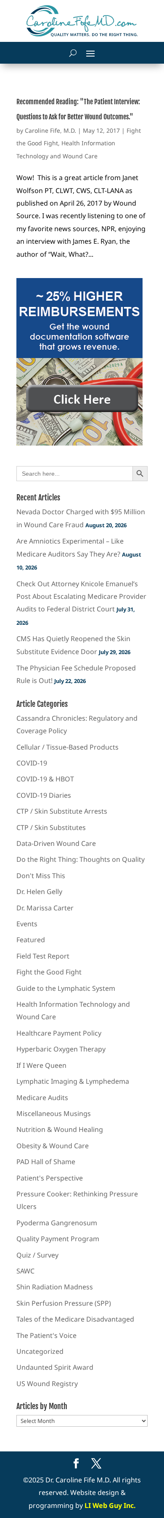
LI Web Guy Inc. (110, 1505)
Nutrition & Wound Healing (59, 1129)
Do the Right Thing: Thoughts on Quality (80, 859)
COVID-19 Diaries (43, 795)
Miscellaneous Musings (53, 1113)
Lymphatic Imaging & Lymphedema (72, 1081)
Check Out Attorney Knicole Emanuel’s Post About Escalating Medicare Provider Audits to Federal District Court (81, 596)
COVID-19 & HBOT (45, 778)
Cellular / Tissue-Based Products (67, 747)
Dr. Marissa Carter (45, 907)
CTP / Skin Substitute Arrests (61, 811)
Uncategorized (39, 1351)
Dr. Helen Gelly (39, 891)
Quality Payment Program (57, 1238)
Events (26, 923)
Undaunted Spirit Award (54, 1367)
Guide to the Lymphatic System (65, 988)
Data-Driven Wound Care (56, 843)
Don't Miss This (40, 875)
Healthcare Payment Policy (58, 1033)
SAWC (25, 1271)
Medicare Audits (42, 1097)
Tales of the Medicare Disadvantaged (75, 1319)
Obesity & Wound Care (52, 1145)
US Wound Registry (47, 1383)
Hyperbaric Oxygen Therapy (61, 1049)
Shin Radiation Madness (54, 1286)
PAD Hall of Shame (45, 1161)
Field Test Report (42, 956)
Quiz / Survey (37, 1255)
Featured (30, 939)
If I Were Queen (41, 1065)
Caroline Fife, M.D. (50, 130)
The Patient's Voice (46, 1335)
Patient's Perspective (49, 1178)
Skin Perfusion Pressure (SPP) (63, 1303)
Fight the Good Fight (49, 972)
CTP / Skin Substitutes (51, 827)
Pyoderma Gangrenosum (56, 1222)
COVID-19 (31, 763)
